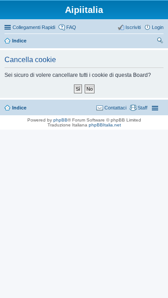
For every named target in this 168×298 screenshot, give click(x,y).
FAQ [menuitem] (71, 27)
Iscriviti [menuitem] (133, 27)
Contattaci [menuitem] (115, 107)
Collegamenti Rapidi (34, 27)
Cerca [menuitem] (160, 41)
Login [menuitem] (158, 27)
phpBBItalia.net (105, 124)
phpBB (60, 120)
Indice (19, 107)
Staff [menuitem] (142, 107)
